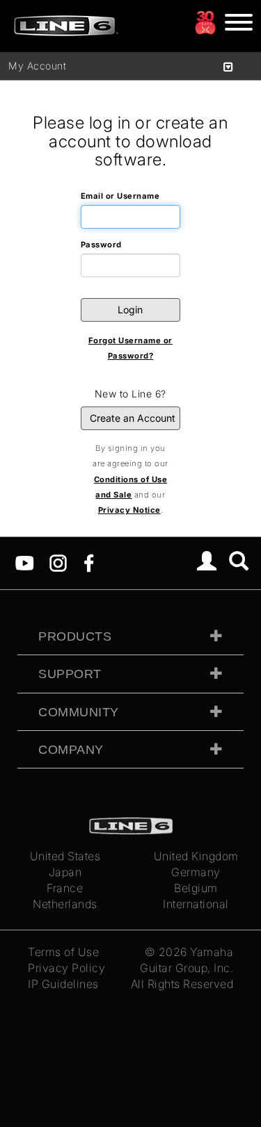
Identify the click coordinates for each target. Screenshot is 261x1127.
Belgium (196, 888)
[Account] (207, 563)
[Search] (239, 563)
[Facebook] (88, 562)
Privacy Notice (129, 510)
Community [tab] (78, 712)
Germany (196, 872)
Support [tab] (70, 674)
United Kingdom (196, 856)
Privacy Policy (66, 968)
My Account (37, 66)
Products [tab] (74, 636)
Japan (65, 872)
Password (101, 244)
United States (65, 856)
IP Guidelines (63, 984)
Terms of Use (63, 952)
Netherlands (65, 904)
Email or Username (120, 196)
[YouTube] (24, 562)
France (65, 888)
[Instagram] (58, 562)
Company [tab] (71, 750)
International (196, 904)
